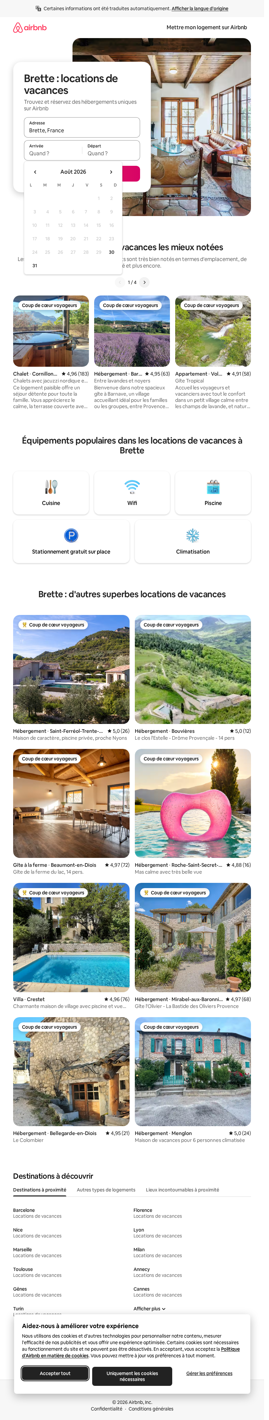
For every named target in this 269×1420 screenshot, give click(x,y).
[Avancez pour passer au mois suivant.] (111, 172)
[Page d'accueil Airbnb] (30, 27)
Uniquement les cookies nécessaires (132, 1376)
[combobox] (82, 130)
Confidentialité (106, 1409)
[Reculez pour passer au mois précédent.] (35, 172)
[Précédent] (120, 282)
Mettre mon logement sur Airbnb (207, 27)
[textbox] (53, 153)
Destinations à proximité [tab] (39, 1190)
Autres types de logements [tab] (106, 1190)
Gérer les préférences (209, 1373)
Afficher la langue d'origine (200, 8)
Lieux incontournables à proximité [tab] (182, 1190)
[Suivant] (144, 282)
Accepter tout (55, 1373)
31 (34, 266)
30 (111, 252)
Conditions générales (151, 1409)
